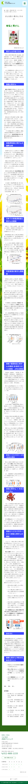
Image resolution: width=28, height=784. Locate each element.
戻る (9, 686)
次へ (13, 686)
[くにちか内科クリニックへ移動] (4, 10)
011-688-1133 (10, 753)
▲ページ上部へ (14, 779)
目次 (5, 686)
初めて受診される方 (8, 757)
